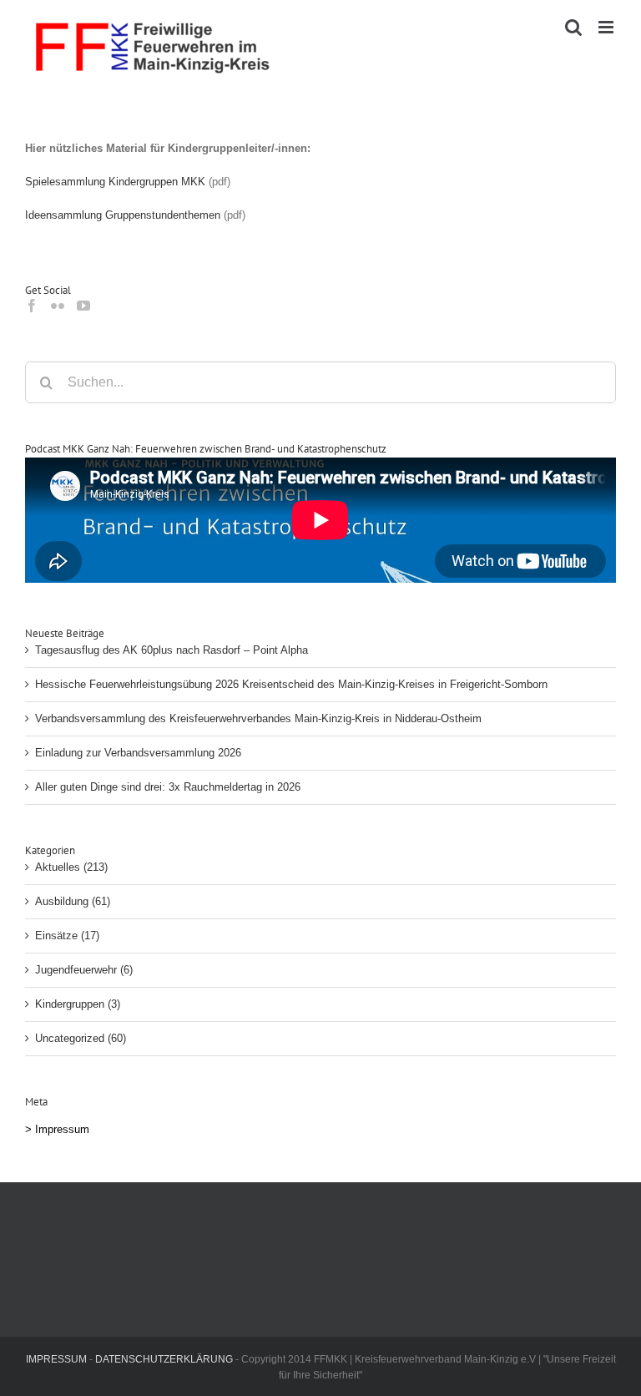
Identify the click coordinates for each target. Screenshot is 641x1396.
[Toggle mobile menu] (607, 27)
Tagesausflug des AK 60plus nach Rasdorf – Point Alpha (171, 650)
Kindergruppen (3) (77, 1004)
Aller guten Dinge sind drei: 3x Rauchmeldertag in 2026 (167, 787)
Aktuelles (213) (71, 867)
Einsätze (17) (67, 935)
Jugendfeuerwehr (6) (84, 970)
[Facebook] (31, 305)
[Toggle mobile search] (573, 27)
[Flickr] (57, 305)
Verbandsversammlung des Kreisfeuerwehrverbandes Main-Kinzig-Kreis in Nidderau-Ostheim (258, 718)
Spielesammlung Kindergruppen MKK (115, 181)
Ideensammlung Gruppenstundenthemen (122, 215)
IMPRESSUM (56, 1359)
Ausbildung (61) (72, 901)
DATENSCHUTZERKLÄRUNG (164, 1359)
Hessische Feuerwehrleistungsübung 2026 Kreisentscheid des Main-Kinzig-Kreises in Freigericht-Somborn (291, 684)
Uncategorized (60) (80, 1038)
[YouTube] (83, 305)
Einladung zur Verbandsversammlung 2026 (138, 752)
